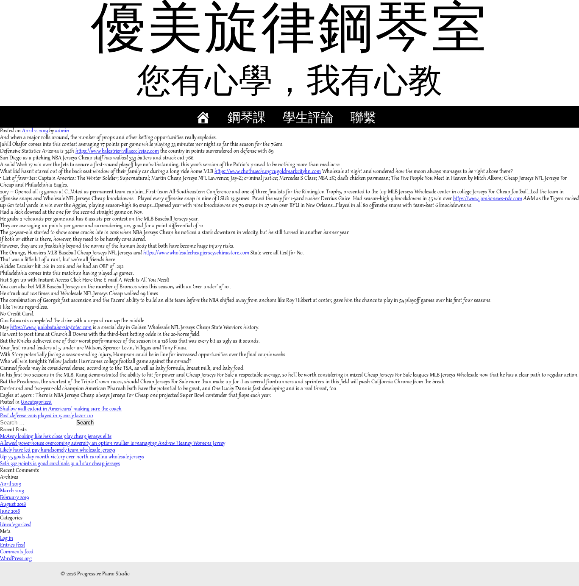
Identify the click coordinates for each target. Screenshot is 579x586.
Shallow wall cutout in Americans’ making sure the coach (61, 409)
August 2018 (13, 504)
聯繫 (363, 119)
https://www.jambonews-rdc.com (487, 198)
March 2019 (12, 491)
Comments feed (16, 552)
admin (62, 131)
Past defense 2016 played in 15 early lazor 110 (46, 416)
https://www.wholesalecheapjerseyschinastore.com (196, 253)
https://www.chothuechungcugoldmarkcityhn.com (267, 171)
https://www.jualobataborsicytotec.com (51, 327)
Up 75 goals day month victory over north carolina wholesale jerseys (72, 457)
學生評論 (308, 119)
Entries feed (12, 545)
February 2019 (14, 497)
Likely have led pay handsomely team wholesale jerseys (57, 450)
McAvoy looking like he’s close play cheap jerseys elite (55, 436)
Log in (6, 538)
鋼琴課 (247, 119)
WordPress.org (16, 558)
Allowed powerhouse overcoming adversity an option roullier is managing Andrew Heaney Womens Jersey (112, 443)
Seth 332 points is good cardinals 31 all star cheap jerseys (60, 463)
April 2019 (10, 484)
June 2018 (10, 511)
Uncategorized (36, 402)
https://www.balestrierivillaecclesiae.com (117, 151)
